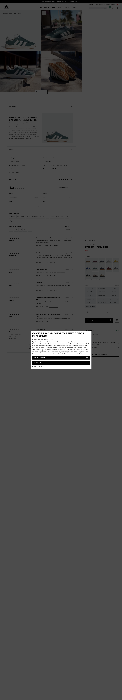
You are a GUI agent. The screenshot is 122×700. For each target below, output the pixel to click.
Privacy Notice (38, 351)
